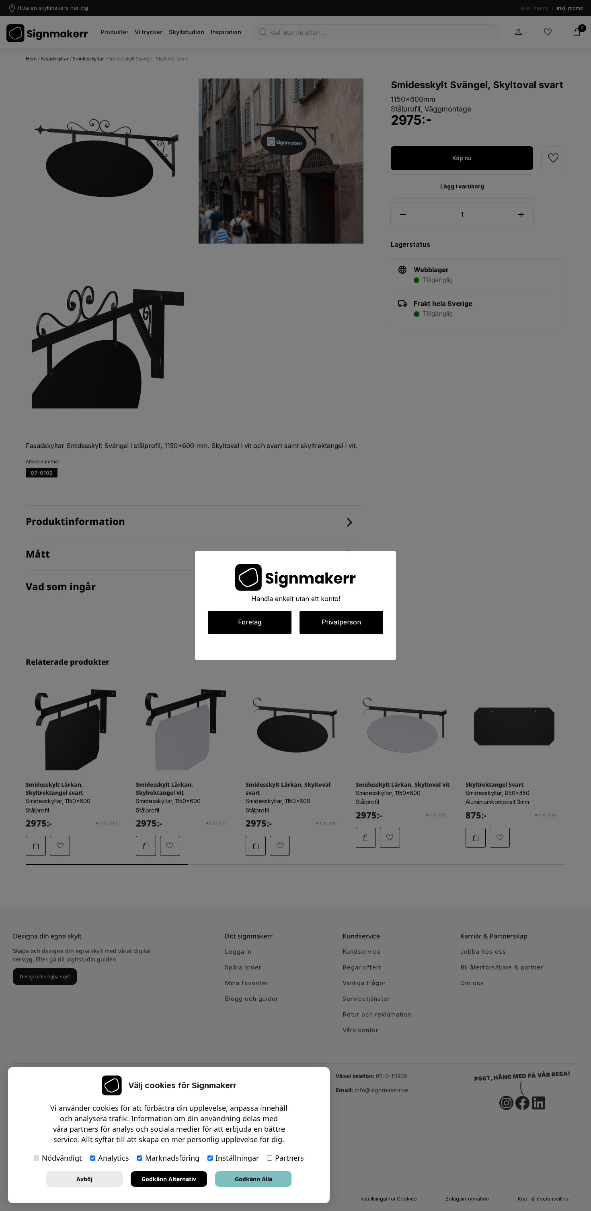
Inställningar (237, 1158)
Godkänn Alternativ (169, 1179)
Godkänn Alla (253, 1179)
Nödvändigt (62, 1158)
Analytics (113, 1158)
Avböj (84, 1179)
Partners (289, 1158)
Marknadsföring (172, 1158)
